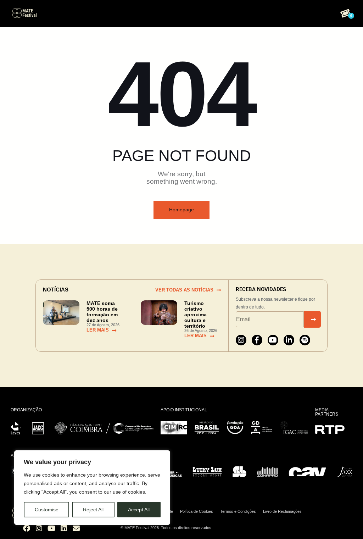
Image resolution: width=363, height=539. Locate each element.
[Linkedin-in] (289, 340)
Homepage (181, 209)
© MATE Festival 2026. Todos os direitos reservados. (166, 528)
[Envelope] (76, 528)
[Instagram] (241, 340)
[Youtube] (273, 340)
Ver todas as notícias (184, 290)
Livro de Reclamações (282, 511)
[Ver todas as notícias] (218, 290)
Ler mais (97, 330)
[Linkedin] (63, 528)
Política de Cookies (196, 511)
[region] (92, 487)
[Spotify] (305, 340)
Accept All (139, 509)
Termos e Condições (238, 511)
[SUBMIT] (312, 319)
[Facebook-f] (257, 340)
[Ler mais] (114, 330)
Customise (46, 509)
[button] (180, 12)
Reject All (93, 509)
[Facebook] (26, 528)
